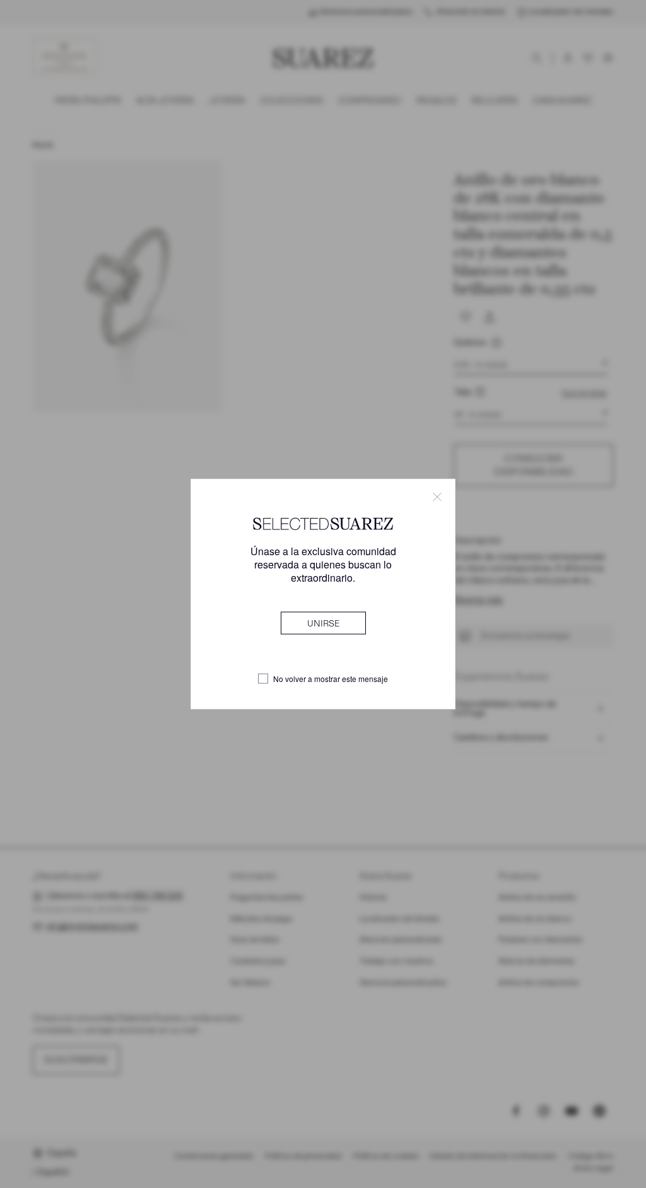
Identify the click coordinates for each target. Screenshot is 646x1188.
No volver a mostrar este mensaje (330, 679)
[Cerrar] (437, 496)
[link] (323, 623)
